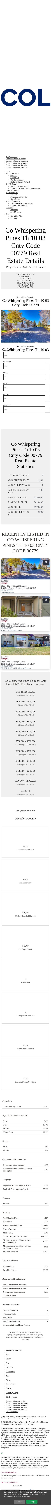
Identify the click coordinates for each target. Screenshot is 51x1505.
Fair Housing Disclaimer (9, 1482)
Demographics (25, 285)
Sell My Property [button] (12, 184)
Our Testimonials (16, 180)
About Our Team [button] (12, 173)
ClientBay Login (12, 1393)
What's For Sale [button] (12, 193)
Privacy (8, 1380)
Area (7, 1376)
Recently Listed (25, 281)
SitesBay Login (11, 1397)
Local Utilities (15, 212)
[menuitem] (30, 176)
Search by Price (25, 283)
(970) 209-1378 (11, 157)
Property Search (26, 274)
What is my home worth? (19, 186)
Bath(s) (6, 383)
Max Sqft (7, 405)
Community (10, 1372)
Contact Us (14, 178)
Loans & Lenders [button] (12, 191)
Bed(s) (5, 372)
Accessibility (10, 1384)
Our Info (13, 176)
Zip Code (9, 1367)
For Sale (13, 195)
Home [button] (8, 171)
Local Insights (25, 287)
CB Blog (13, 218)
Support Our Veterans (18, 205)
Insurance (14, 210)
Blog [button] (7, 214)
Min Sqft (6, 394)
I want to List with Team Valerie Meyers (25, 188)
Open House (15, 199)
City (7, 1363)
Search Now (26, 418)
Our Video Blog (16, 216)
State (7, 1355)
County (8, 1359)
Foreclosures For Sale (18, 197)
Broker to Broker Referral (20, 182)
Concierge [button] (9, 208)
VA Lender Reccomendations (21, 203)
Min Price (7, 351)
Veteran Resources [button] (13, 201)
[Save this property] (46, 562)
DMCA (9, 1388)
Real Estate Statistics (25, 277)
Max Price (7, 362)
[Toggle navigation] (2, 152)
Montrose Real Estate (14, 1350)
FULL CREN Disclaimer (8, 1472)
